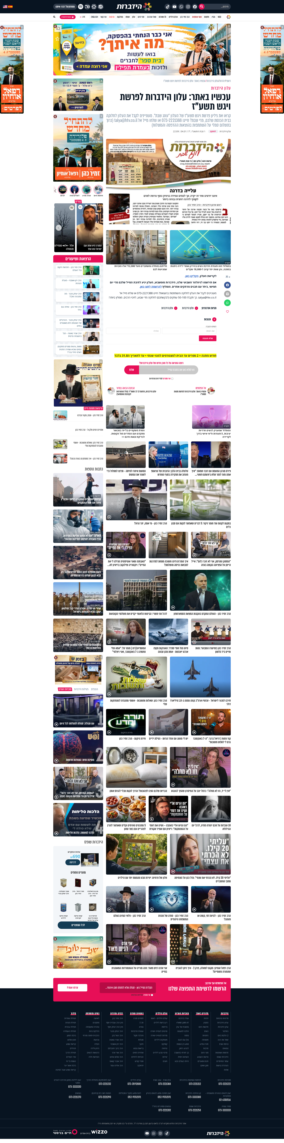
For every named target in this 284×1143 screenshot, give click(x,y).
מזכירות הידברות (224, 1080)
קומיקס (164, 1044)
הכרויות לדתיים (137, 1056)
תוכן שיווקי (204, 1065)
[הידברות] (134, 6)
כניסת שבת (223, 1044)
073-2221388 (164, 1084)
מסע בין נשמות (183, 1044)
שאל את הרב (151, 17)
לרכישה (73, 862)
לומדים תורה (138, 1018)
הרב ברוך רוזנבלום (115, 1048)
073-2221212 (195, 1084)
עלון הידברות (188, 308)
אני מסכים (160, 378)
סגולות (140, 1039)
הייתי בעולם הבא (182, 1061)
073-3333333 (224, 1110)
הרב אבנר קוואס (116, 1061)
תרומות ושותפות (221, 1052)
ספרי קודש (139, 1061)
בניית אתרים (85, 1133)
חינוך (141, 1044)
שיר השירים (71, 1056)
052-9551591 (164, 1097)
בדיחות (164, 1026)
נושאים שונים (136, 1013)
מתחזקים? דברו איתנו (65, 7)
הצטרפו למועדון (66, 17)
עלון (133, 17)
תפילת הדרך (71, 1052)
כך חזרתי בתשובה (181, 1052)
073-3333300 (194, 1097)
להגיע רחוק (184, 1048)
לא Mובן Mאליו (182, 1022)
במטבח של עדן (182, 1026)
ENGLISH (94, 17)
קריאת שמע (71, 1044)
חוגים (165, 1061)
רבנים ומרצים (116, 1013)
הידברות (225, 1013)
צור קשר (103, 17)
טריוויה (164, 1048)
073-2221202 (164, 1110)
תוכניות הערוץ (182, 1013)
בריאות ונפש (138, 1048)
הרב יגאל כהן (117, 1035)
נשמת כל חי (71, 1061)
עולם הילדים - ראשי (159, 1018)
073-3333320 (74, 1087)
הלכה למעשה (183, 1031)
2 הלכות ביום (223, 1035)
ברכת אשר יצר (70, 1065)
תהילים (73, 1048)
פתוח (186, 1035)
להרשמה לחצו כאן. (150, 286)
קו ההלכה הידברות (193, 1093)
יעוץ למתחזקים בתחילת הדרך (99, 1080)
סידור (73, 1013)
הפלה (96, 1044)
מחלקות (120, 17)
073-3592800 (134, 1084)
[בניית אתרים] (99, 1133)
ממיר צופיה (226, 1106)
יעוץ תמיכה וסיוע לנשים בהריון (158, 1093)
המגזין (206, 1022)
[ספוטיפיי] (81, 7)
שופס (128, 17)
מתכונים (96, 1022)
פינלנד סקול (138, 1035)
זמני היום (141, 17)
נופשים (225, 1048)
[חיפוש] (202, 7)
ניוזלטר (225, 1031)
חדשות (206, 17)
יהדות (206, 1018)
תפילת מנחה (70, 1022)
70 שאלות (162, 17)
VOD (219, 17)
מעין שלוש (71, 1039)
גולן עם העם (183, 1039)
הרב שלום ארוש (116, 1056)
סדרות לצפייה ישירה (159, 1035)
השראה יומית (183, 1056)
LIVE (83, 16)
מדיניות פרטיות (222, 1018)
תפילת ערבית (70, 1026)
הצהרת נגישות (222, 1065)
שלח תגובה (207, 338)
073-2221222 (224, 1084)
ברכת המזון (71, 1035)
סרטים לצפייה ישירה (158, 1031)
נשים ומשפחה (92, 1013)
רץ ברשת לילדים (160, 1022)
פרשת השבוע (202, 1056)
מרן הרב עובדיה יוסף (114, 1022)
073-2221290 (104, 1097)
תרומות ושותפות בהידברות (190, 1080)
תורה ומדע (204, 1044)
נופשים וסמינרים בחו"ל (161, 1106)
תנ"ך (141, 1022)
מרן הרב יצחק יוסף (115, 1026)
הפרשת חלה (94, 1056)
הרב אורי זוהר (117, 1052)
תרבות (205, 1048)
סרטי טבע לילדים (160, 1052)
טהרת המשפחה (92, 1026)
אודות (226, 1069)
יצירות (164, 1056)
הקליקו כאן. (192, 276)
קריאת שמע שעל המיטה (65, 1069)
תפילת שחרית (70, 1018)
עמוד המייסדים (222, 1061)
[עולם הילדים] (101, 7)
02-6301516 (225, 1100)
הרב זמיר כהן (185, 17)
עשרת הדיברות (137, 1031)
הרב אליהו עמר (116, 1065)
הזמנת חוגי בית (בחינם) (101, 1093)
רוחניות (205, 1035)
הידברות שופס (222, 1056)
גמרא (141, 1026)
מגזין (213, 17)
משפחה (205, 1039)
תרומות (111, 17)
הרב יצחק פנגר (116, 1031)
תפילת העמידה (69, 1031)
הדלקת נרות (94, 1031)
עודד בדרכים (184, 1018)
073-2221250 (194, 1110)
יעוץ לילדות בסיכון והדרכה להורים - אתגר (67, 1081)
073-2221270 (75, 1097)
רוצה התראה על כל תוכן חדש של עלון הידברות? (161, 363)
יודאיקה (140, 1065)
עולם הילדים (173, 17)
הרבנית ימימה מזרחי (91, 1035)
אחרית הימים (138, 1052)
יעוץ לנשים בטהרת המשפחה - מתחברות (218, 1094)
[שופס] (94, 7)
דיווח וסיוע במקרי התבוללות (130, 1093)
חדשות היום (203, 1026)
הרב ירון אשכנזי (116, 1044)
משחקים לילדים (160, 1039)
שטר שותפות (197, 17)
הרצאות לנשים (93, 1052)
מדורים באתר (202, 1013)
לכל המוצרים (78, 925)
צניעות (96, 1039)
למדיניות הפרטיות (156, 378)
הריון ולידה (95, 1048)
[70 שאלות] (87, 7)
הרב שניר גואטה (116, 1039)
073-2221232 (105, 1084)
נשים (206, 1031)
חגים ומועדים (203, 1061)
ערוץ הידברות (222, 1022)
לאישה (96, 1018)
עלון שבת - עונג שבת (162, 1080)
